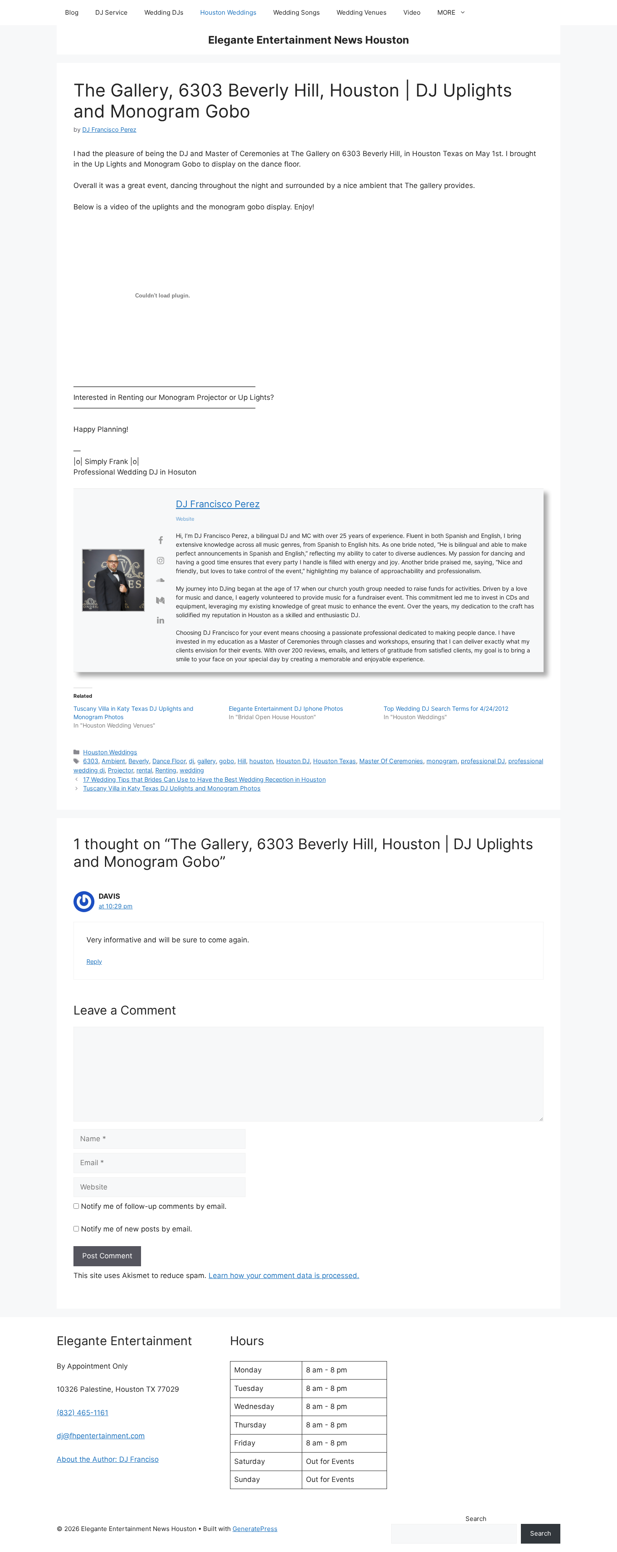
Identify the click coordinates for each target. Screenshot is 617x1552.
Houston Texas (334, 760)
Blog (71, 12)
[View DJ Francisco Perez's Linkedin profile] (160, 620)
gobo (226, 760)
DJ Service (111, 12)
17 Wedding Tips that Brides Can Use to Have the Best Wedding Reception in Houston (204, 779)
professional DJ (483, 760)
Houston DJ (293, 760)
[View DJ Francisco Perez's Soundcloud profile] (160, 580)
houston (261, 760)
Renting (165, 770)
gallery (206, 760)
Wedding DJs (163, 12)
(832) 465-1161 (82, 1413)
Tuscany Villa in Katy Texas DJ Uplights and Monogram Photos (172, 788)
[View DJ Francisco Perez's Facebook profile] (160, 540)
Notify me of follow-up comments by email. (154, 1206)
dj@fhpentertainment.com (101, 1436)
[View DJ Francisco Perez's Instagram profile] (160, 560)
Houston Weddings (228, 12)
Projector (120, 770)
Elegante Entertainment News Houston (308, 40)
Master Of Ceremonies (391, 760)
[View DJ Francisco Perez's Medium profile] (160, 600)
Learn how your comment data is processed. (284, 1275)
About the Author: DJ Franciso (108, 1459)
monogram (442, 760)
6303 (90, 760)
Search (475, 1519)
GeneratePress (255, 1529)
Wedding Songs (296, 12)
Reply (94, 961)
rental (144, 770)
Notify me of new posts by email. (136, 1229)
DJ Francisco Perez (218, 503)
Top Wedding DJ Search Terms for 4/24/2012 (446, 708)
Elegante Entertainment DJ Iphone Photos (286, 708)
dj (191, 760)
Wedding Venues (362, 12)
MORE (446, 12)
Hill (242, 760)
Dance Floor (169, 760)
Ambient (113, 760)
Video (412, 12)
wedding (192, 770)
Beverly (138, 760)
